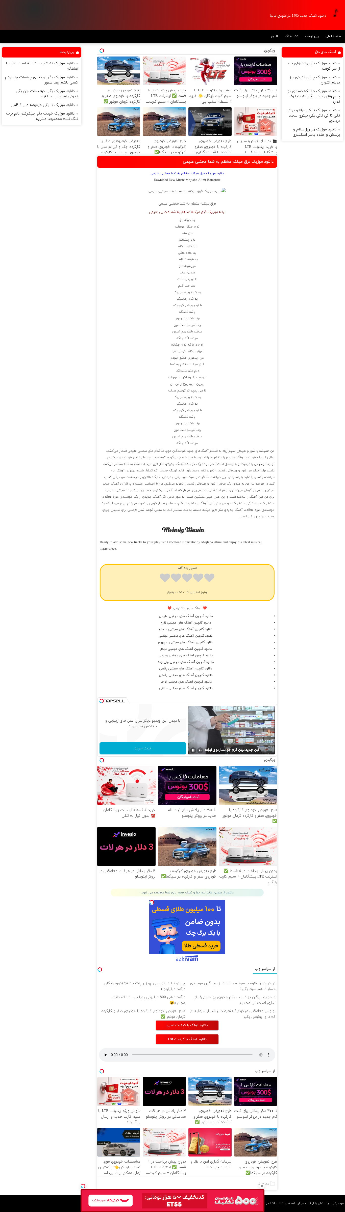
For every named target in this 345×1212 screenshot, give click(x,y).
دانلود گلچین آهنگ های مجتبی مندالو (185, 629)
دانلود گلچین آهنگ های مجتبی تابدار (186, 649)
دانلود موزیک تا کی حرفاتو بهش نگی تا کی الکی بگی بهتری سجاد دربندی (313, 116)
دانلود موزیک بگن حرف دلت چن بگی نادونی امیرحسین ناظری (47, 94)
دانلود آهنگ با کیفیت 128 (187, 1039)
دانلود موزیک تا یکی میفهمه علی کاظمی (43, 105)
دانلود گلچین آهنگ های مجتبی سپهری (185, 642)
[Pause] (193, 750)
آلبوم (274, 36)
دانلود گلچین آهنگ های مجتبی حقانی (185, 688)
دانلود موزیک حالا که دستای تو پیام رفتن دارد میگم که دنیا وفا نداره (313, 96)
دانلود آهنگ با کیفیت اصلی (187, 1025)
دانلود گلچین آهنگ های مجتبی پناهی (185, 668)
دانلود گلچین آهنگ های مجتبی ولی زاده (186, 662)
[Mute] (200, 750)
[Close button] (261, 1186)
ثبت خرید (142, 748)
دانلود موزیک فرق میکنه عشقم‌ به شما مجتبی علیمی (228, 161)
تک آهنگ (291, 36)
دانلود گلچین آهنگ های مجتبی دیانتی (185, 636)
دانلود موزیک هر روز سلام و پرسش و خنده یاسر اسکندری (316, 132)
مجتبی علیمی (168, 203)
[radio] (209, 579)
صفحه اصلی (333, 36)
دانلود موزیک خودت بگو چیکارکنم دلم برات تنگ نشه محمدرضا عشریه (42, 116)
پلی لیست (312, 36)
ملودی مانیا (187, 272)
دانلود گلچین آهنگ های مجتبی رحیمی (186, 655)
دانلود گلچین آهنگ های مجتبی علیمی (186, 616)
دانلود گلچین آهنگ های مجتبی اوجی (186, 682)
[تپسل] (83, 1186)
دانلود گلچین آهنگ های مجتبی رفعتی (185, 675)
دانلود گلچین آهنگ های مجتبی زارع (186, 623)
